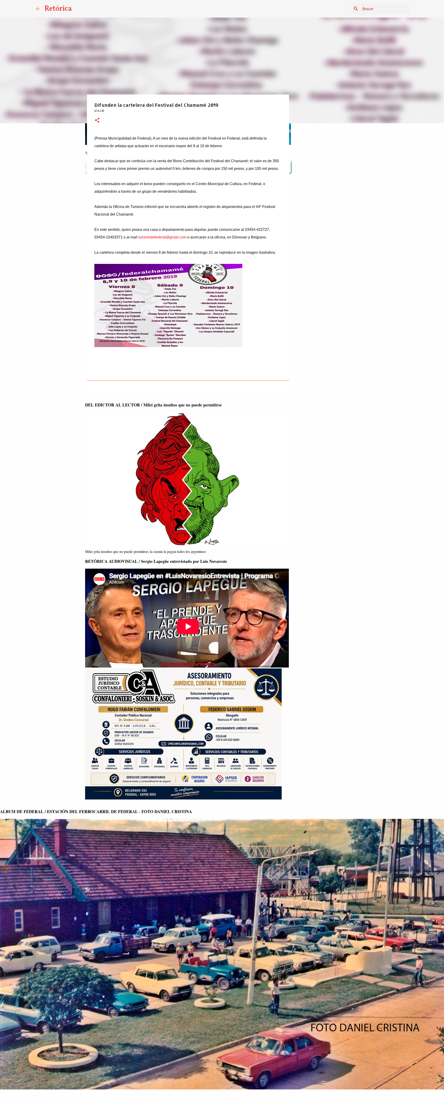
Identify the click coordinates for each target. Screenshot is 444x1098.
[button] (97, 120)
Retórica (58, 9)
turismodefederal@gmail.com (162, 237)
